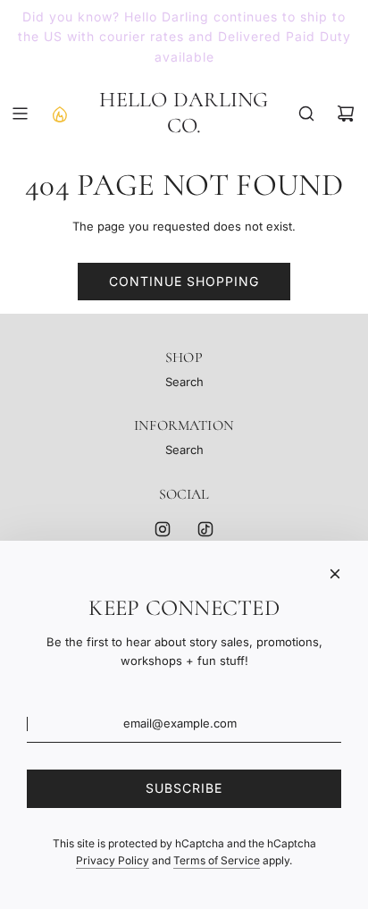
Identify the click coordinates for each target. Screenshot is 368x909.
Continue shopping (184, 281)
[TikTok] (205, 529)
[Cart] (345, 113)
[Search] (306, 113)
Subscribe (184, 787)
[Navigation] (19, 113)
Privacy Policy (112, 860)
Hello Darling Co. (183, 113)
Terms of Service (216, 860)
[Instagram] (162, 529)
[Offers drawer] (59, 113)
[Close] (335, 573)
